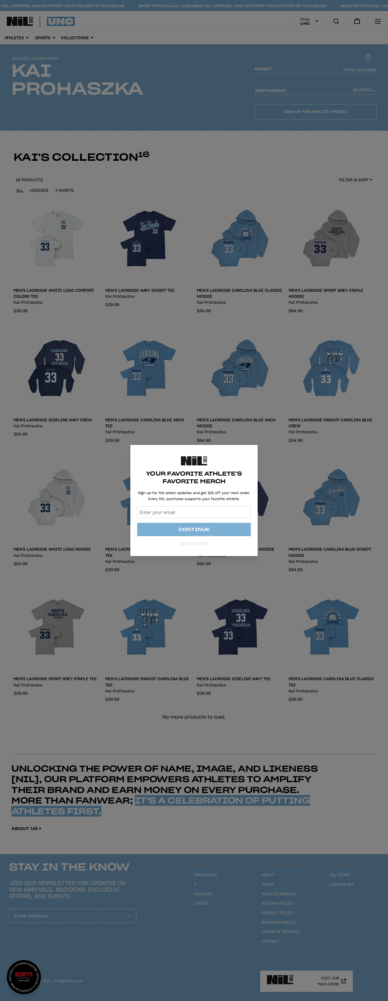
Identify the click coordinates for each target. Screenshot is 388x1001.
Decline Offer (194, 544)
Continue (194, 529)
